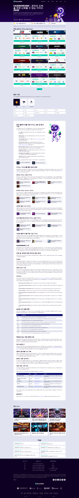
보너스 (53, 1)
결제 (56, 1)
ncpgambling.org (37, 378)
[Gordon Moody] (47, 488)
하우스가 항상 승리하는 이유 (38, 463)
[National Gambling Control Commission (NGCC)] (22, 488)
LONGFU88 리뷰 (22, 42)
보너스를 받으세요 (22, 55)
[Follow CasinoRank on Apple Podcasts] (65, 480)
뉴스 (65, 1)
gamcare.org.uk (36, 383)
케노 (25, 465)
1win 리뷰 (39, 42)
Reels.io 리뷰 (57, 85)
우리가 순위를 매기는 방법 (53, 468)
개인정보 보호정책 (53, 470)
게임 (48, 1)
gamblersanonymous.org (38, 375)
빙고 (25, 463)
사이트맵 (53, 496)
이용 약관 (25, 496)
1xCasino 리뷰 (39, 56)
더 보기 (39, 89)
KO (14, 479)
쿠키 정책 (39, 496)
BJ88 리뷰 (22, 85)
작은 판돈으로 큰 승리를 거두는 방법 (38, 467)
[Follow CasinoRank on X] (58, 480)
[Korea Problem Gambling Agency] (39, 488)
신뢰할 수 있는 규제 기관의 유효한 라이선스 (44, 278)
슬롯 (25, 468)
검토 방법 (53, 467)
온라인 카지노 (43, 1)
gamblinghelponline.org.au (38, 386)
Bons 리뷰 (57, 56)
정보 (53, 463)
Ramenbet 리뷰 (39, 85)
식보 (25, 467)
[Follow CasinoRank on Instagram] (56, 480)
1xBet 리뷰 (57, 42)
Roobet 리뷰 (39, 71)
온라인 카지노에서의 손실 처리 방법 (38, 470)
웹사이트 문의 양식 (42, 396)
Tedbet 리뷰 (57, 71)
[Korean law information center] (32, 488)
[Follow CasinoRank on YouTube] (60, 480)
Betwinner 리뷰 (22, 56)
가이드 (61, 1)
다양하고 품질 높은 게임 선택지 (24, 144)
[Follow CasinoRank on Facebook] (54, 480)
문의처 (53, 465)
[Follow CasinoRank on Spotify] (62, 480)
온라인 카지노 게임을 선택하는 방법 (38, 465)
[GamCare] (55, 488)
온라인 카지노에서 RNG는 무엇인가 (38, 468)
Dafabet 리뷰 (22, 71)
